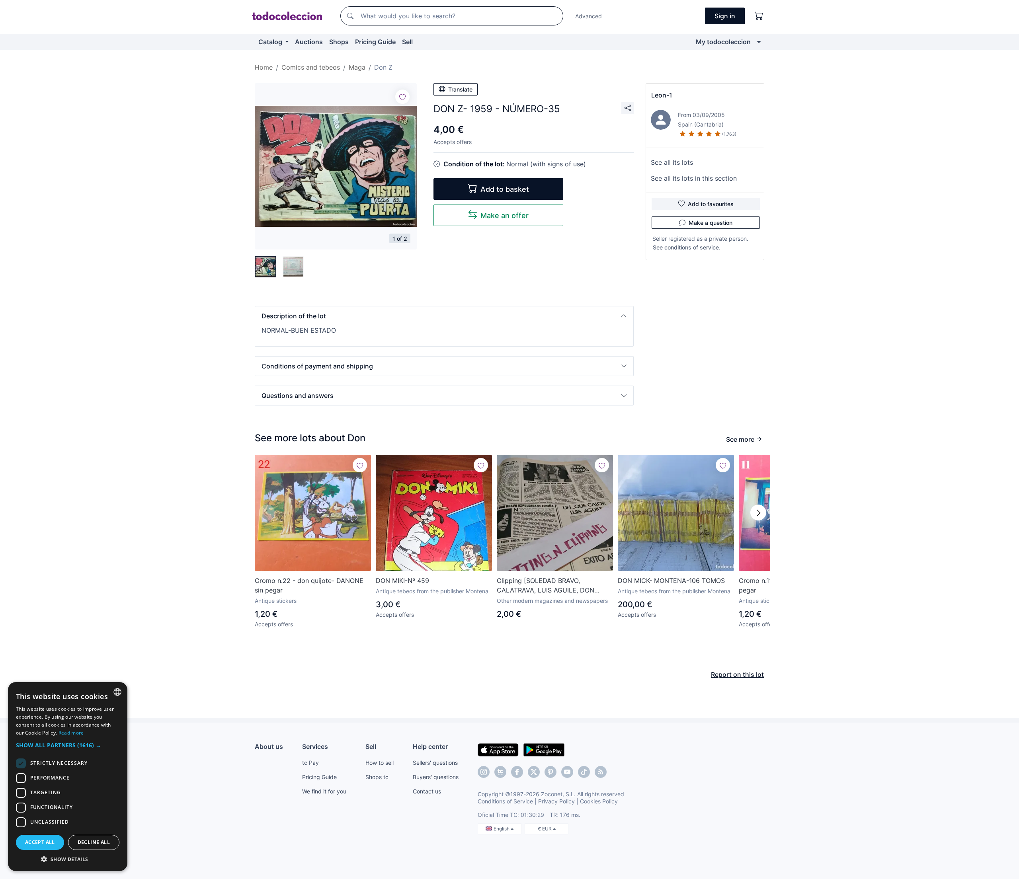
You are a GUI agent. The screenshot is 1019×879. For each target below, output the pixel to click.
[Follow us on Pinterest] (550, 772)
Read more (71, 732)
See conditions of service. (686, 247)
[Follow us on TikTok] (584, 772)
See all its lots (672, 162)
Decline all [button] (94, 842)
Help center (430, 746)
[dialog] (67, 776)
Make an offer (504, 215)
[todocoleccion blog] (601, 772)
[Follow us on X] (534, 772)
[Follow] (402, 97)
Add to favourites (711, 204)
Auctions (309, 42)
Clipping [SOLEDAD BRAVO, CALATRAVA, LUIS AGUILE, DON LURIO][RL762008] (545, 586)
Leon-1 (661, 95)
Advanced (588, 16)
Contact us (427, 791)
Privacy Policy (556, 801)
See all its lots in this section (694, 178)
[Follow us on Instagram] (484, 772)
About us (269, 746)
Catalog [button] (271, 42)
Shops (339, 42)
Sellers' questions (435, 762)
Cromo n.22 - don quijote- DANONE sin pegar (309, 585)
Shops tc (376, 777)
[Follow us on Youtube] (567, 772)
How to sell (379, 762)
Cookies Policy (599, 801)
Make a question (710, 222)
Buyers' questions (436, 777)
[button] (444, 316)
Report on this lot (737, 674)
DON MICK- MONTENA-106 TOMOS (671, 581)
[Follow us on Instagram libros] (500, 772)
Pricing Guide (375, 42)
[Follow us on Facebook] (517, 772)
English (502, 829)
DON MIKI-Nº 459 (402, 581)
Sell (407, 42)
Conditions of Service (505, 801)
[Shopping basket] (759, 16)
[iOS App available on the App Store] (498, 749)
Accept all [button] (40, 842)
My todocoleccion (723, 42)
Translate (460, 89)
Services (315, 746)
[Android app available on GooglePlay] (543, 749)
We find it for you (324, 791)
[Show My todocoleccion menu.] (759, 42)
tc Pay (310, 762)
